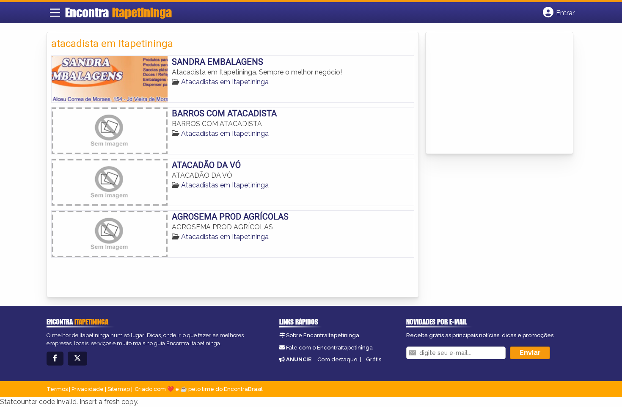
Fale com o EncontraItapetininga (329, 347)
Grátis (373, 359)
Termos (57, 389)
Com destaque (337, 359)
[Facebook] (55, 359)
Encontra (118, 12)
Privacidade (88, 389)
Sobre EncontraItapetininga (322, 335)
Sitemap (118, 389)
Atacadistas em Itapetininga (225, 82)
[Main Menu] (55, 12)
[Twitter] (77, 359)
